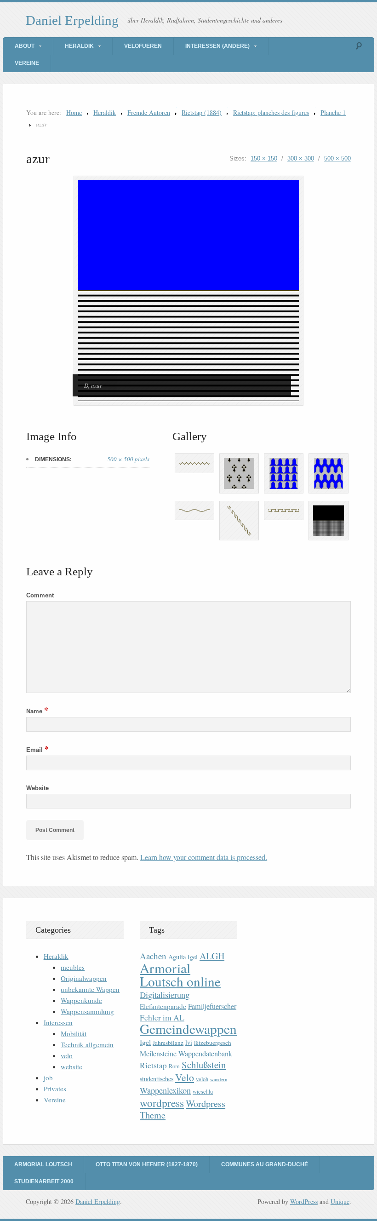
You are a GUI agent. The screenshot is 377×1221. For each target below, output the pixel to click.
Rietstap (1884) (202, 112)
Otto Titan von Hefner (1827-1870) (147, 1164)
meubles (73, 967)
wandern (218, 1079)
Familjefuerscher (212, 1006)
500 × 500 (337, 158)
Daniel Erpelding (72, 20)
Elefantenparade (163, 1006)
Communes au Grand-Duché (264, 1164)
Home (74, 112)
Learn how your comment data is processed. (203, 857)
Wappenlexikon (165, 1090)
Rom (174, 1066)
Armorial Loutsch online (180, 974)
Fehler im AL (162, 1017)
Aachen (153, 956)
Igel (145, 1042)
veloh (202, 1079)
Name (37, 711)
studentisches (156, 1078)
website (71, 1066)
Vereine (27, 63)
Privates (55, 1088)
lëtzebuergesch (212, 1042)
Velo (184, 1077)
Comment (40, 595)
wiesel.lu (203, 1091)
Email (37, 749)
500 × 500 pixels (128, 459)
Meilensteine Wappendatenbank (186, 1054)
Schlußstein (204, 1064)
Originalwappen (84, 978)
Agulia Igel (183, 956)
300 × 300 (300, 158)
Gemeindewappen (188, 1029)
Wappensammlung (87, 1011)
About (24, 46)
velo (67, 1055)
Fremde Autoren (148, 112)
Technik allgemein (87, 1044)
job (48, 1077)
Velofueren (143, 46)
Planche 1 (333, 112)
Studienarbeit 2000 (44, 1181)
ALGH (212, 956)
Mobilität (73, 1033)
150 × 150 (264, 158)
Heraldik (79, 46)
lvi (188, 1042)
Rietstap (153, 1065)
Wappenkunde (81, 1000)
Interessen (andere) (217, 46)
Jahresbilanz (168, 1042)
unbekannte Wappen (90, 989)
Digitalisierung (164, 994)
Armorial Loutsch (43, 1164)
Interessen (58, 1022)
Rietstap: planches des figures (271, 112)
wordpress (162, 1102)
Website (37, 788)
